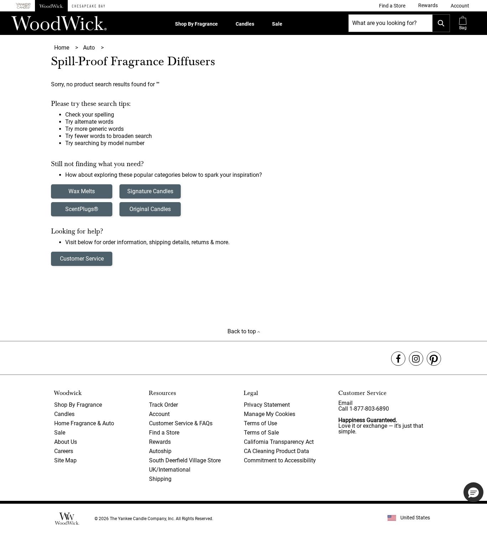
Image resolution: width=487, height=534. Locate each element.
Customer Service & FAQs (180, 423)
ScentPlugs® (81, 209)
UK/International (169, 469)
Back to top (242, 331)
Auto (89, 47)
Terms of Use (260, 423)
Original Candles (150, 209)
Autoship (160, 451)
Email (345, 403)
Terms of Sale (261, 432)
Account (159, 414)
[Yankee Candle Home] (23, 5)
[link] (392, 5)
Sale (277, 24)
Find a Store (164, 432)
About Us (65, 441)
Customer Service (82, 258)
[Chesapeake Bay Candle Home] (88, 5)
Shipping (160, 479)
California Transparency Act (279, 441)
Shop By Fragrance (196, 24)
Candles (245, 24)
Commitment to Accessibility (280, 460)
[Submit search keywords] (441, 23)
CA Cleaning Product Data (276, 451)
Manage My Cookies (269, 414)
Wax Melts (81, 191)
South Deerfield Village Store (185, 460)
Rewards (160, 441)
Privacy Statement (267, 404)
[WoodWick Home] (51, 5)
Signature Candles (150, 191)
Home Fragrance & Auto (84, 423)
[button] (460, 5)
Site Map (65, 460)
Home (62, 47)
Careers (63, 451)
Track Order (163, 404)
